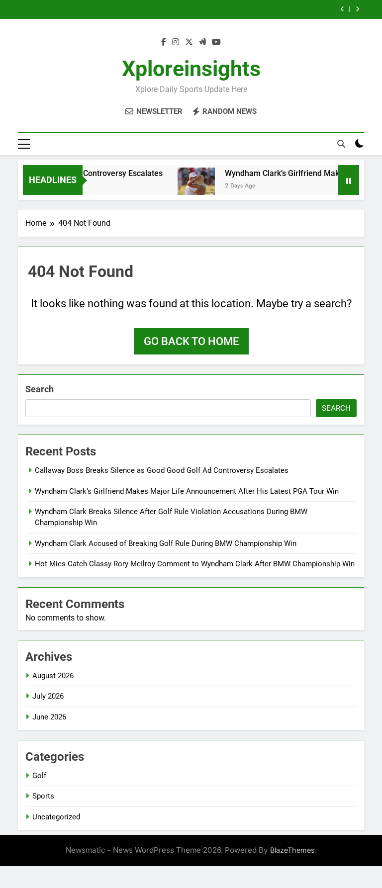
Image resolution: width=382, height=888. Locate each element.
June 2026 (49, 716)
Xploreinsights (191, 68)
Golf (39, 775)
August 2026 (53, 675)
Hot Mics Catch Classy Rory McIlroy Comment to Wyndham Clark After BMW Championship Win (195, 563)
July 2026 (48, 696)
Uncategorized (56, 816)
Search (39, 389)
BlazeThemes (292, 850)
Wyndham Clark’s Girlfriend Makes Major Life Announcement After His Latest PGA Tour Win (187, 491)
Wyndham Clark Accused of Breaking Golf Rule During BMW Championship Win (165, 543)
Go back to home (191, 341)
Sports (43, 796)
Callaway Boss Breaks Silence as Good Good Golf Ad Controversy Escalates (161, 470)
